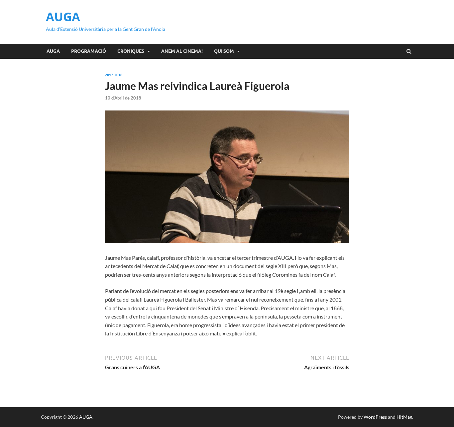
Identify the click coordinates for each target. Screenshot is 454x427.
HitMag (404, 417)
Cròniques (130, 51)
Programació (88, 51)
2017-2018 (113, 75)
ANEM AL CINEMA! (182, 51)
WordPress (375, 417)
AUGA (63, 17)
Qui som (224, 51)
